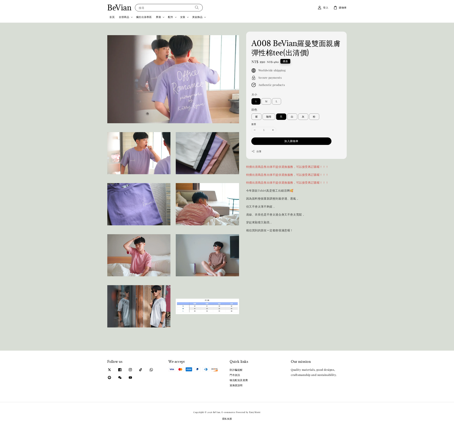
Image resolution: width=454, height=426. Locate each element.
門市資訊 (235, 375)
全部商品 (124, 17)
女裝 (182, 17)
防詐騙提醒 (236, 369)
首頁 (112, 17)
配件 (170, 17)
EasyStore (255, 412)
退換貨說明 (236, 385)
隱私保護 (227, 418)
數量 (253, 124)
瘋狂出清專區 (144, 17)
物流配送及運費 (239, 380)
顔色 (254, 110)
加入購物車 (291, 141)
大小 (254, 94)
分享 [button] (259, 151)
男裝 (158, 17)
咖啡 (269, 116)
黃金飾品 (197, 17)
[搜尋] (197, 7)
